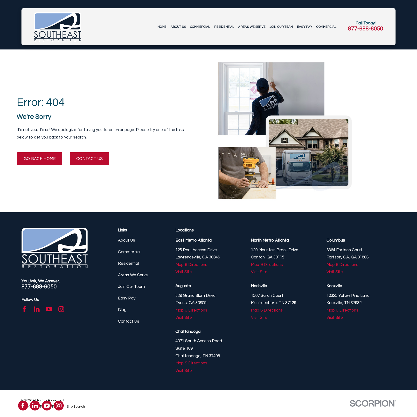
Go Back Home (40, 159)
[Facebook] (24, 309)
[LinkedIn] (37, 309)
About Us (126, 240)
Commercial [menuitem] (200, 26)
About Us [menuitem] (178, 26)
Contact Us (89, 159)
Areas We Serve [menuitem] (251, 26)
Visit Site (183, 272)
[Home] (57, 26)
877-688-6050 (365, 29)
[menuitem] (76, 406)
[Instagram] (61, 309)
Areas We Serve (133, 275)
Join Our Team (131, 287)
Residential (128, 263)
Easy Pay (126, 298)
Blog (122, 310)
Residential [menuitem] (224, 26)
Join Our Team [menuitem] (281, 26)
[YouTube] (49, 309)
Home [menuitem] (162, 26)
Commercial (129, 252)
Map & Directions (191, 265)
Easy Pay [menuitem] (304, 26)
